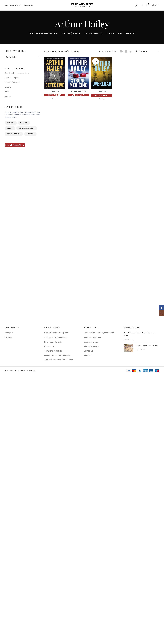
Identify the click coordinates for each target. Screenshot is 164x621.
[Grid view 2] (121, 51)
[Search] (141, 5)
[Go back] (51, 23)
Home (46, 51)
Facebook (9, 337)
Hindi (7, 91)
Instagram (9, 333)
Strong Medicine (78, 91)
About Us (88, 355)
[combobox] (23, 57)
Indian (10, 128)
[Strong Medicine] (78, 73)
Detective (55, 91)
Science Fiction (14, 134)
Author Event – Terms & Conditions (58, 360)
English (8, 87)
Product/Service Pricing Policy (56, 333)
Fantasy (11, 123)
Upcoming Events (91, 342)
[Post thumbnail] (128, 348)
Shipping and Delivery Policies (56, 337)
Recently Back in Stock (14, 145)
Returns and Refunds (53, 342)
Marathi (8, 96)
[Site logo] (82, 5)
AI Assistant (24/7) (91, 346)
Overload (102, 91)
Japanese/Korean (27, 128)
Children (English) (12, 78)
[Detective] (54, 73)
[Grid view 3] (126, 51)
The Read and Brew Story (146, 345)
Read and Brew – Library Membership (99, 333)
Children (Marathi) (12, 82)
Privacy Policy (49, 346)
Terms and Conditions (53, 351)
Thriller (30, 134)
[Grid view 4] (130, 51)
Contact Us (88, 351)
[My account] (136, 5)
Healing (24, 123)
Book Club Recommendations (17, 73)
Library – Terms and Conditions (57, 355)
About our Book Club (92, 337)
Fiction (54, 99)
